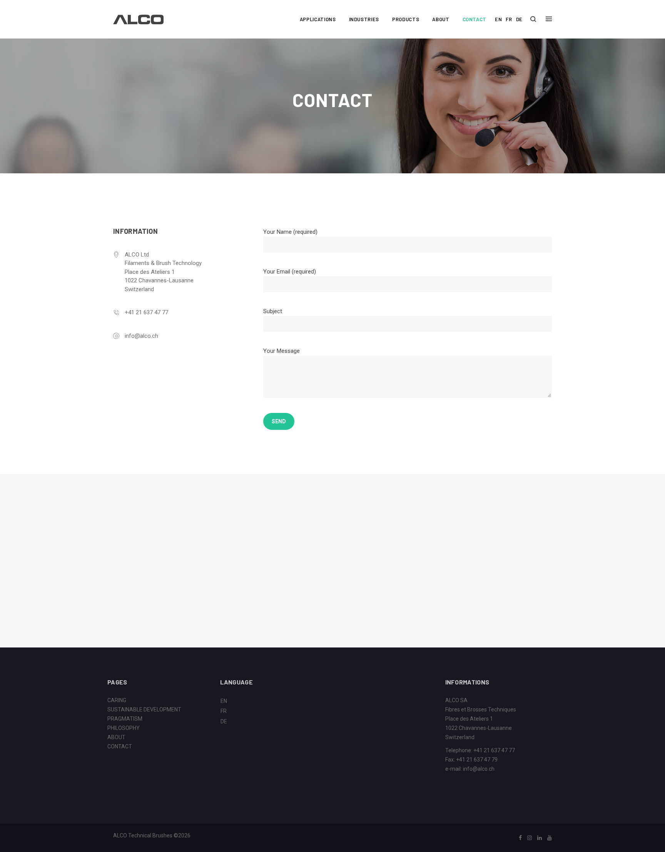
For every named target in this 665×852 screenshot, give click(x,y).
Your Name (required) (290, 231)
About (440, 19)
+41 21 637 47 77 (146, 312)
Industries (364, 19)
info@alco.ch (141, 335)
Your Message (281, 350)
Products (405, 19)
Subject (272, 311)
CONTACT (119, 746)
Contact (475, 19)
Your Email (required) (289, 271)
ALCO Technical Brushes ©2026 (151, 835)
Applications (318, 19)
